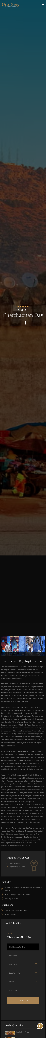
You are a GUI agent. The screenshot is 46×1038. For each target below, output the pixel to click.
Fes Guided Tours (22, 1032)
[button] (23, 654)
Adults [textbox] (11, 982)
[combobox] (13, 981)
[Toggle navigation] (43, 5)
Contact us (23, 1001)
